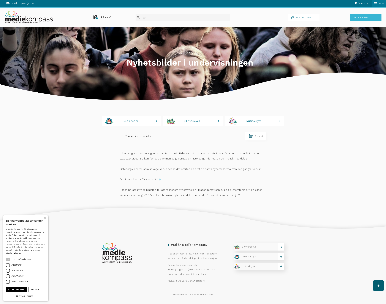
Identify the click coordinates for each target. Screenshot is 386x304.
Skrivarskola (192, 120)
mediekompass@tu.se (21, 3)
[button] (25, 296)
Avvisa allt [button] (37, 289)
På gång (106, 17)
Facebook (363, 3)
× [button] (45, 218)
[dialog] (25, 258)
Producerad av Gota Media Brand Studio (193, 294)
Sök (144, 17)
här (159, 179)
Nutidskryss (253, 120)
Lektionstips (130, 120)
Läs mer (17, 253)
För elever (363, 17)
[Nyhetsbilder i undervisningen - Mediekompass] (29, 17)
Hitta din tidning (303, 17)
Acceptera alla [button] (16, 289)
